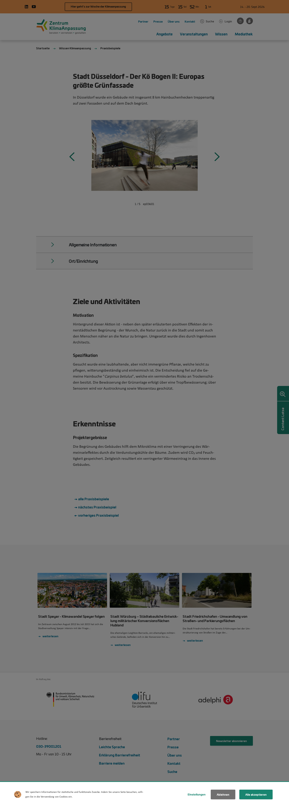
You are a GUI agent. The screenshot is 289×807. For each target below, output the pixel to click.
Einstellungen (197, 794)
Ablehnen (223, 794)
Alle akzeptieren (256, 794)
